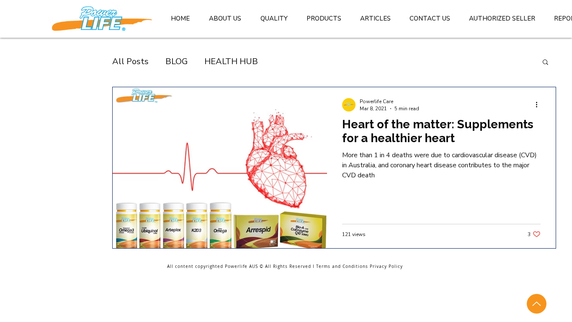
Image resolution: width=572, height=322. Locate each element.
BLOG (176, 62)
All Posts (130, 62)
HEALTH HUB (231, 62)
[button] (545, 62)
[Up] (536, 304)
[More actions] (539, 105)
